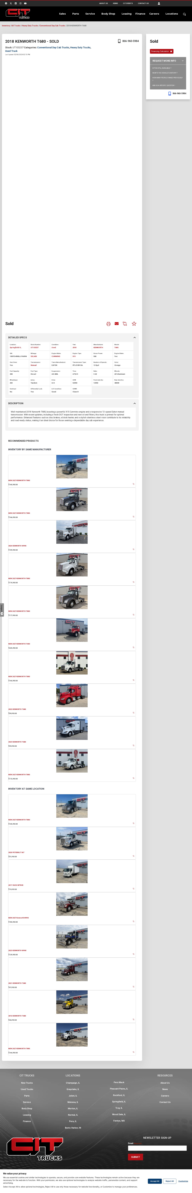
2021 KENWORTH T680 (17, 983)
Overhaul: (13, 389)
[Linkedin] (16, 3)
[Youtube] (25, 3)
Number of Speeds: (100, 362)
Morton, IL (73, 1108)
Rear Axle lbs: (119, 380)
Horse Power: (98, 353)
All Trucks (16, 26)
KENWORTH (98, 347)
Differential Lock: (36, 389)
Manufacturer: (98, 344)
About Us (103, 3)
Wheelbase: (14, 380)
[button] (159, 3)
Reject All (170, 1181)
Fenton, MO (119, 1121)
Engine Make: (56, 353)
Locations (172, 13)
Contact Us (143, 3)
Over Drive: (13, 362)
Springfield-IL (15, 347)
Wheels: (117, 371)
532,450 (34, 356)
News (115, 3)
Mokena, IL (73, 1102)
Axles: (33, 380)
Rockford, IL (119, 1095)
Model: (116, 344)
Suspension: (56, 371)
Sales (62, 13)
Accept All (154, 1181)
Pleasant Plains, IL (119, 1089)
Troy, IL (119, 1108)
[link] (108, 324)
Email (134, 1143)
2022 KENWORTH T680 (17, 709)
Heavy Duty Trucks (30, 26)
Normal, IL (73, 1115)
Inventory (6, 26)
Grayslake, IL (73, 1089)
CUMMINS (56, 356)
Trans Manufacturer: (59, 362)
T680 (116, 347)
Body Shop (108, 13)
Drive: (54, 380)
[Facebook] (6, 3)
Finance (140, 13)
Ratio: (95, 371)
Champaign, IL (73, 1083)
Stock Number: (36, 344)
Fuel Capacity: (14, 371)
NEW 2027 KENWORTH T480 (19, 644)
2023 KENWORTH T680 (17, 742)
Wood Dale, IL (119, 1114)
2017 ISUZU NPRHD (15, 885)
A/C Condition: (57, 389)
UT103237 (35, 347)
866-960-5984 (130, 41)
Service (90, 13)
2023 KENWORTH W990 (17, 950)
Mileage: (34, 353)
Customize (183, 1181)
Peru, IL (73, 1121)
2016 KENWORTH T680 (17, 1016)
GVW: (74, 380)
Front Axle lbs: (98, 380)
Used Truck (11, 51)
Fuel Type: (34, 371)
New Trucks (27, 1083)
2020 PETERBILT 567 (16, 852)
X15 (74, 356)
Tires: (75, 371)
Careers (154, 13)
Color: (116, 362)
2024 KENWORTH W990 (17, 546)
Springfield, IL (119, 1101)
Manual (34, 365)
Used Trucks (27, 1089)
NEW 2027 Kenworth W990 (18, 918)
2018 (74, 347)
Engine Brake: (119, 353)
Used (54, 347)
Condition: (55, 344)
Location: (13, 344)
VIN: (11, 353)
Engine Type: (77, 353)
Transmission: (36, 362)
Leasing (127, 13)
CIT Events (128, 3)
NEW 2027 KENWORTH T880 (19, 480)
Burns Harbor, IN (73, 1128)
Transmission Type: (79, 362)
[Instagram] (20, 3)
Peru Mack (119, 1082)
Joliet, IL (73, 1096)
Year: (74, 344)
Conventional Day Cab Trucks (52, 26)
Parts (75, 13)
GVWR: (75, 389)
